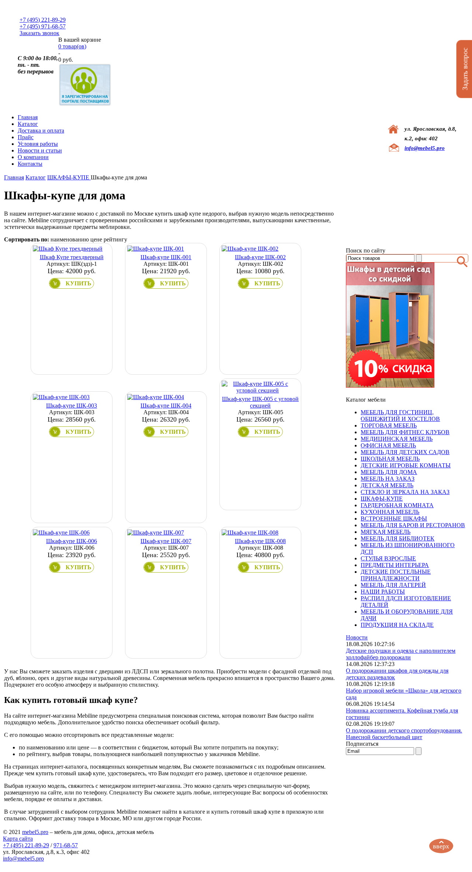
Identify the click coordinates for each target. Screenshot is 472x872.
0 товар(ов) (72, 46)
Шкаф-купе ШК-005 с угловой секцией (260, 402)
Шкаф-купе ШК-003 (71, 405)
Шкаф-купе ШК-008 (260, 541)
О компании (33, 157)
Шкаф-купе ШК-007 (165, 541)
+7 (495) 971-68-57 (43, 26)
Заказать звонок (39, 33)
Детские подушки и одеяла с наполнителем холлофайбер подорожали (400, 654)
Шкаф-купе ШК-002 (260, 257)
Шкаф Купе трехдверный (72, 257)
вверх (441, 846)
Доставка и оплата (41, 130)
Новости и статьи (40, 150)
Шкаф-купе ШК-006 (71, 541)
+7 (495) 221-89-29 (43, 20)
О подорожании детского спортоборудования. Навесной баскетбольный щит (404, 733)
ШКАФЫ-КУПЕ (69, 177)
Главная (28, 117)
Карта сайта (18, 838)
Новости (357, 637)
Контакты (30, 164)
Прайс (26, 137)
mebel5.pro (35, 832)
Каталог (28, 124)
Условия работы (38, 144)
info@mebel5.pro (425, 148)
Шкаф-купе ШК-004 (165, 405)
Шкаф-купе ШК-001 (165, 257)
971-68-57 (65, 845)
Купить (78, 283)
